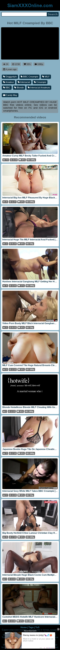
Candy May (11, 95)
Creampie (41, 82)
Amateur (9, 82)
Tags (31, 627)
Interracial (25, 82)
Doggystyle (11, 76)
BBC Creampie (30, 76)
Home (24, 627)
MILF (47, 76)
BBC (7, 87)
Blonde (20, 87)
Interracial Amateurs (40, 87)
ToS (37, 627)
